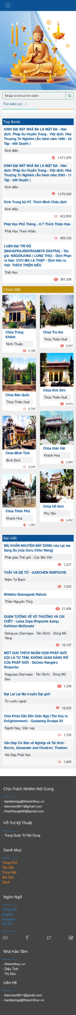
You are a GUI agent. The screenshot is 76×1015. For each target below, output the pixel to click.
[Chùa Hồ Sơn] (57, 485)
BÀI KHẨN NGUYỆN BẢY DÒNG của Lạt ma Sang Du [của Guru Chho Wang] (37, 548)
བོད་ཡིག (7, 923)
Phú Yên (50, 513)
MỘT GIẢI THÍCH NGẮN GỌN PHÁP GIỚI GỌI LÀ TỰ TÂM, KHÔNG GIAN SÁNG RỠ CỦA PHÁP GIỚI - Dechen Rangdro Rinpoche (36, 659)
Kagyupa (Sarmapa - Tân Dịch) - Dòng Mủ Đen (35, 676)
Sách (6, 881)
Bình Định (13, 460)
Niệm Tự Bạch (15, 579)
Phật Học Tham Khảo (20, 230)
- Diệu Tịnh (10, 968)
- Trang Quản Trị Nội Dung (21, 835)
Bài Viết (8, 877)
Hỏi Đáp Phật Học (18, 754)
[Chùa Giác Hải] (57, 427)
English (7, 914)
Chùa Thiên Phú (17, 511)
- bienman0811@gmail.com (22, 806)
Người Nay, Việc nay (20, 727)
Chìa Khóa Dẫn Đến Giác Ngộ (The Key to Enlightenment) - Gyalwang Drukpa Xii (36, 718)
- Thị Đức (9, 973)
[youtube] (5, 937)
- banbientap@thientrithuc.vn (23, 801)
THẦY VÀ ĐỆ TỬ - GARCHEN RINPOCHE (35, 572)
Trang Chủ (9, 862)
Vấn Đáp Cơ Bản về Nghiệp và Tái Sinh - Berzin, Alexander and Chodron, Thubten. (36, 745)
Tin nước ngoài (15, 700)
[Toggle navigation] (7, 5)
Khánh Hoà (14, 518)
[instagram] (71, 937)
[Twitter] (49, 937)
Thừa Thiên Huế (17, 401)
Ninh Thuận (14, 343)
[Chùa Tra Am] (57, 311)
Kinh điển (11, 150)
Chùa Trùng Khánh (14, 334)
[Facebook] (27, 937)
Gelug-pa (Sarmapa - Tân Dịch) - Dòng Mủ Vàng (35, 635)
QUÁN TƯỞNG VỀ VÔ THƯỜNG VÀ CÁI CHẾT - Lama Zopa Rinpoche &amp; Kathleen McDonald (34, 621)
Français (8, 919)
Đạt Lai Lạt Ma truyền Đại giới (27, 694)
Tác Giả (8, 867)
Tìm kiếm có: (15, 103)
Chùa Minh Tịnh (17, 453)
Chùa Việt (9, 872)
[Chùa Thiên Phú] (19, 490)
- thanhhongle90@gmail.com (23, 810)
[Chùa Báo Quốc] (19, 373)
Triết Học (11, 272)
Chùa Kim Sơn (54, 390)
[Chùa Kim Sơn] (57, 369)
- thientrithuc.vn (13, 963)
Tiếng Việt (9, 909)
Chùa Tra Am (53, 332)
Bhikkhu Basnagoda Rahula (25, 594)
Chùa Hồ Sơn (53, 506)
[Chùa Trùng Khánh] (19, 311)
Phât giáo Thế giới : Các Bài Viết (28, 557)
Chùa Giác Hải (54, 448)
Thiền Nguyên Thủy (19, 601)
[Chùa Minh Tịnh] (19, 432)
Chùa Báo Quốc (17, 394)
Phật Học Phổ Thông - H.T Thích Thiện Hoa (37, 224)
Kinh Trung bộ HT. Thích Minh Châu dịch (35, 201)
